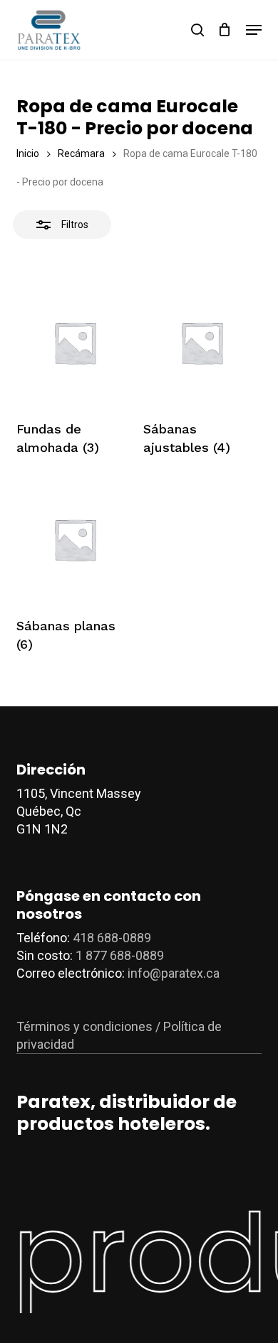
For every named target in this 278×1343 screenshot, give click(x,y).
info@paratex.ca (174, 973)
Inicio (27, 153)
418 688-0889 (112, 937)
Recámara (81, 153)
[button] (254, 30)
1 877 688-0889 (120, 955)
